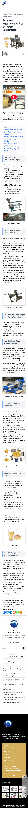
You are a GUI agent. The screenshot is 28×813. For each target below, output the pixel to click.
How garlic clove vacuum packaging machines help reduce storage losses (13, 669)
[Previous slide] (5, 41)
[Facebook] (4, 612)
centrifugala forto (16, 260)
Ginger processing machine (14, 13)
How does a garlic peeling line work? (13, 657)
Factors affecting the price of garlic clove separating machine (13, 675)
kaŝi (11, 127)
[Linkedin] (10, 612)
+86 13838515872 (9, 748)
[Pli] (20, 612)
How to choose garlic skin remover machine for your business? (13, 680)
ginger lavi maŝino (8, 442)
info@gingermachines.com (12, 754)
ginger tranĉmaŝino (17, 440)
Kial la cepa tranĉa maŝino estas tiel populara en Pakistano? (13, 698)
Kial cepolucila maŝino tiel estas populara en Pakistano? (12, 693)
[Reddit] (14, 612)
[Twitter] (7, 612)
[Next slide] (23, 41)
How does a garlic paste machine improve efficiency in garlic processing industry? (12, 662)
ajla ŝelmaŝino (6, 689)
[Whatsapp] (17, 612)
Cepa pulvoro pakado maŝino (11, 703)
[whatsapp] (14, 775)
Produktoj (5, 14)
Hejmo (4, 13)
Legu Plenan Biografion (14, 642)
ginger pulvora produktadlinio (12, 438)
